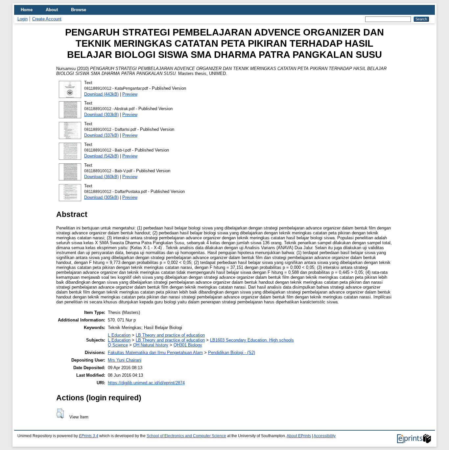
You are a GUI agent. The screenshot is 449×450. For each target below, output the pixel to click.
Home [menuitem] (27, 9)
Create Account (46, 18)
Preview (129, 94)
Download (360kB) (101, 176)
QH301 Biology (188, 345)
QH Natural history (150, 345)
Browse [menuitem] (78, 9)
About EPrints (299, 436)
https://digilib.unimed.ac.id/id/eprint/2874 (146, 382)
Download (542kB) (101, 156)
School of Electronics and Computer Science (186, 436)
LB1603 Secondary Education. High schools (252, 340)
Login (22, 18)
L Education (119, 335)
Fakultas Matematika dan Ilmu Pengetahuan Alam (155, 352)
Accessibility (325, 436)
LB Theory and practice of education (170, 335)
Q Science (118, 345)
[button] (60, 413)
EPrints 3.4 (88, 436)
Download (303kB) (101, 114)
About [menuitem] (52, 9)
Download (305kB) (101, 197)
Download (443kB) (101, 94)
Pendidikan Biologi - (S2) (231, 352)
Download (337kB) (101, 135)
